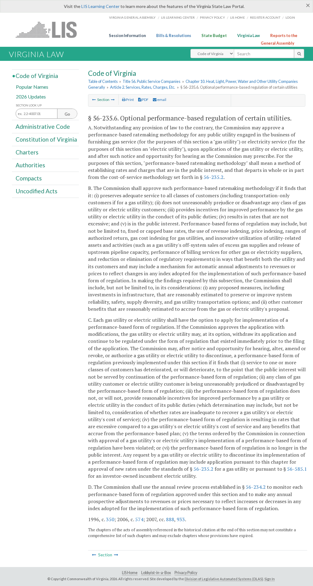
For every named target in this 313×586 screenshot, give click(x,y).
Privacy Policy (212, 17)
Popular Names (32, 87)
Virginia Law (248, 35)
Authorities (30, 165)
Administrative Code (43, 126)
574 (139, 519)
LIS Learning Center (100, 6)
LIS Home (130, 572)
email (161, 99)
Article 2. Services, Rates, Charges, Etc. (142, 87)
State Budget (214, 35)
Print (129, 99)
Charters (27, 152)
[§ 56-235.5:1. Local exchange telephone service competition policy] (94, 99)
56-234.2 (256, 487)
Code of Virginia (37, 75)
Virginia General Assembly (132, 17)
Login (290, 17)
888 (170, 519)
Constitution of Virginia (46, 139)
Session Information (127, 35)
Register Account (265, 17)
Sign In (269, 579)
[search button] (299, 53)
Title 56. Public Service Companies (151, 81)
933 (181, 519)
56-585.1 (297, 468)
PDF (145, 99)
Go (67, 114)
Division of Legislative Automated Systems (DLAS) (224, 579)
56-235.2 (213, 177)
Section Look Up (29, 105)
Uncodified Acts (36, 191)
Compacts (29, 177)
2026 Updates (31, 96)
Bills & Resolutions (173, 35)
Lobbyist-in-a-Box (156, 572)
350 (110, 519)
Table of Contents (103, 81)
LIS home (237, 17)
